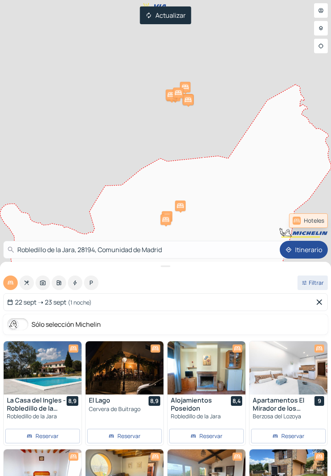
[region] (43, 368)
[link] (308, 220)
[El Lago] (124, 368)
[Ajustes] (321, 28)
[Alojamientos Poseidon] (206, 368)
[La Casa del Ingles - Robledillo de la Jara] (43, 368)
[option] (10, 283)
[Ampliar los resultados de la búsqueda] (165, 266)
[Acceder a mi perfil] (321, 10)
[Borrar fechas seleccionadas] (320, 302)
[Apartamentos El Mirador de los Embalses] (288, 368)
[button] (180, 205)
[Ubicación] (321, 46)
